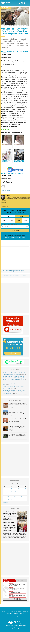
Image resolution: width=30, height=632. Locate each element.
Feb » (6, 502)
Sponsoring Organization (22, 611)
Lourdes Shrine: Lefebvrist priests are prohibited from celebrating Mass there (17, 435)
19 (22, 494)
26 (22, 496)
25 (18, 496)
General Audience (5, 7)
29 (8, 499)
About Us (4, 611)
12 (22, 491)
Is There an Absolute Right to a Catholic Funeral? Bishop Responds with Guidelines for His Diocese (18, 428)
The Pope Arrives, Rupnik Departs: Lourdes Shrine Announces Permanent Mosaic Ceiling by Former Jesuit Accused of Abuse (15, 392)
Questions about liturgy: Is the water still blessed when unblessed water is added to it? (18, 405)
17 (15, 494)
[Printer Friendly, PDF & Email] (5, 129)
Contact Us (21, 613)
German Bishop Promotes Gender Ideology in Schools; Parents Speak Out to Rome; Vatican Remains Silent (18, 420)
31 (15, 499)
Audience (12, 611)
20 (25, 494)
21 (4, 496)
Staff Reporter (17, 51)
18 (18, 494)
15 (8, 494)
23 (11, 496)
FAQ (8, 611)
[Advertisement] (15, 258)
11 (18, 491)
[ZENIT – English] (8, 2)
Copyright (15, 613)
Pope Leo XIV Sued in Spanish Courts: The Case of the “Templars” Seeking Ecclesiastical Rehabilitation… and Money (18, 412)
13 (25, 491)
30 (11, 499)
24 (15, 496)
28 (4, 499)
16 (11, 494)
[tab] (9, 580)
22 (8, 496)
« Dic (4, 502)
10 (15, 491)
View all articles (5, 190)
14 (4, 494)
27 (25, 496)
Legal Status (9, 613)
